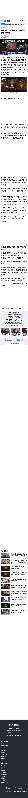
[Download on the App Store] (9, 787)
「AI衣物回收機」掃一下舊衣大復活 (14, 325)
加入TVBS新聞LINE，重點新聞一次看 (14, 341)
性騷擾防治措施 (4, 754)
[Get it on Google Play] (18, 787)
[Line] (10, 735)
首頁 (2, 27)
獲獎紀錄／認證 (4, 782)
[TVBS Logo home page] (5, 21)
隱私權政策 (3, 752)
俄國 (3, 308)
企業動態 (3, 767)
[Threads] (12, 735)
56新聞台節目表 (4, 745)
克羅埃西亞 (19, 308)
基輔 (24, 308)
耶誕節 (12, 308)
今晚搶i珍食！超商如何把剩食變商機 (14, 323)
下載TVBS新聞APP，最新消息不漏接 (14, 339)
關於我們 (3, 743)
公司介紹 (3, 765)
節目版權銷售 (4, 774)
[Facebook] (7, 735)
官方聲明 (3, 780)
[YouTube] (18, 735)
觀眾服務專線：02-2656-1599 (14, 732)
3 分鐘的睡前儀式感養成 (14, 317)
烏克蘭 (7, 308)
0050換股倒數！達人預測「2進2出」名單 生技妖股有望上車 (16, 24)
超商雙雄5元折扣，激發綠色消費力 (14, 322)
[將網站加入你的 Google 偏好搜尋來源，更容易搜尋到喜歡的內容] (14, 343)
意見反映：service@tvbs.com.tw (14, 730)
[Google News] (20, 735)
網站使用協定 (4, 756)
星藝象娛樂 (3, 772)
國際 (5, 27)
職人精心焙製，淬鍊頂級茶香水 (14, 316)
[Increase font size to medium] (20, 21)
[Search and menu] (25, 20)
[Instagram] (15, 735)
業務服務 (3, 778)
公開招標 (3, 776)
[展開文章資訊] (25, 36)
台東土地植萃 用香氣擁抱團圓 (14, 314)
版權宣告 (3, 758)
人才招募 (3, 769)
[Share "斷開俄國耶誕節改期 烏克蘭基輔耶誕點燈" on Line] (22, 20)
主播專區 (3, 771)
